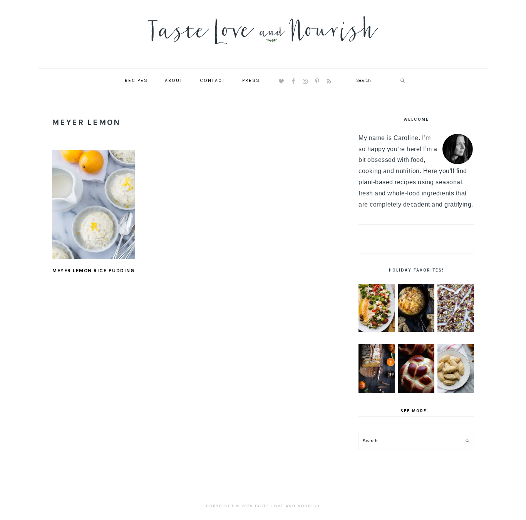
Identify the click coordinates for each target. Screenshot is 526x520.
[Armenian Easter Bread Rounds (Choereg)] (416, 368)
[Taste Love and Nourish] (263, 49)
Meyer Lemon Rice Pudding (93, 270)
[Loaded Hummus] (376, 308)
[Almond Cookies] (455, 368)
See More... (416, 410)
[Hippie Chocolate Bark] (455, 308)
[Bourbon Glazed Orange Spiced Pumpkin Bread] (376, 368)
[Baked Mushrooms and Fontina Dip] (416, 308)
